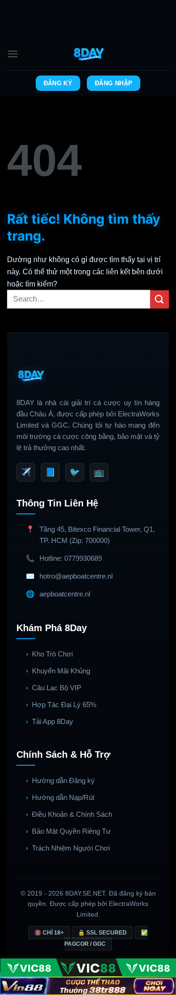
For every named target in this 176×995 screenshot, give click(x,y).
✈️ (26, 472)
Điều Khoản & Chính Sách (72, 814)
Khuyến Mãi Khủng (61, 671)
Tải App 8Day (52, 721)
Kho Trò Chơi (52, 654)
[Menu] (12, 53)
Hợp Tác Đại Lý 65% (64, 705)
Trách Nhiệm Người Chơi (71, 848)
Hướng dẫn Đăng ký (63, 780)
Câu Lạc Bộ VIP (56, 688)
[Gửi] (159, 299)
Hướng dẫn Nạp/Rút (63, 797)
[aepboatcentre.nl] (88, 54)
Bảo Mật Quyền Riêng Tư (71, 831)
